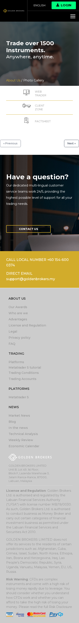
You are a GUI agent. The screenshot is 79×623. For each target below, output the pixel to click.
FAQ (12, 344)
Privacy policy (20, 338)
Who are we (18, 313)
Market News (19, 416)
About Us (17, 298)
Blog (12, 422)
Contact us (28, 229)
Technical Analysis (23, 434)
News (14, 407)
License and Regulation (27, 325)
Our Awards (18, 307)
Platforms (16, 362)
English (39, 5)
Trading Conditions (24, 373)
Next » (71, 143)
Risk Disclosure (60, 607)
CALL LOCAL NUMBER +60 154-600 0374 (37, 262)
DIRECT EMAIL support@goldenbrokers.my (30, 276)
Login (66, 5)
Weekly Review (21, 440)
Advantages (18, 319)
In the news (18, 428)
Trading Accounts (22, 379)
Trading (16, 354)
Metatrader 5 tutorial (25, 367)
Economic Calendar (24, 446)
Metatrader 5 (19, 397)
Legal (13, 331)
